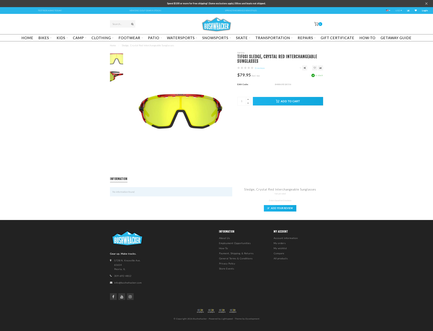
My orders (280, 243)
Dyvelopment (252, 318)
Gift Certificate (337, 38)
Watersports (181, 38)
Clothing (101, 38)
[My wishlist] (416, 10)
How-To (367, 38)
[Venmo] (233, 311)
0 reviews (260, 68)
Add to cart (290, 101)
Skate (242, 38)
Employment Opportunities (235, 243)
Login (425, 10)
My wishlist (280, 248)
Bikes (43, 38)
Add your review (281, 208)
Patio (153, 38)
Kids (61, 38)
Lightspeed (227, 318)
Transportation (272, 38)
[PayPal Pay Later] (222, 311)
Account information (286, 238)
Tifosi (241, 53)
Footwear (129, 38)
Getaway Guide (396, 38)
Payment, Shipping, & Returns (236, 253)
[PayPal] (211, 311)
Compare (279, 253)
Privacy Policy (227, 263)
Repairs (305, 38)
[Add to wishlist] (314, 68)
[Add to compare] (320, 68)
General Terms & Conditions (236, 258)
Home (27, 38)
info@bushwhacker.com (128, 282)
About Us (224, 238)
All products (281, 258)
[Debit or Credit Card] (200, 311)
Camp (78, 38)
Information (118, 179)
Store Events (226, 268)
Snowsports (215, 38)
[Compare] (408, 10)
